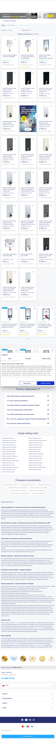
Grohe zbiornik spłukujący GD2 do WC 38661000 (10, 55)
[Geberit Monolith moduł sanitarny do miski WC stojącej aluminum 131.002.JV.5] (46, 180)
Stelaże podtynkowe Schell (35, 456)
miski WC (17, 622)
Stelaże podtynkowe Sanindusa (36, 454)
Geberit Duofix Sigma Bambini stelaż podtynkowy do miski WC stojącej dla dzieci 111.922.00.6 (46, 56)
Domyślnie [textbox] (9, 30)
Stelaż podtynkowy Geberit (11, 484)
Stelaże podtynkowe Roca (35, 451)
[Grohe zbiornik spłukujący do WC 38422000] (10, 246)
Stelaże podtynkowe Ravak (35, 447)
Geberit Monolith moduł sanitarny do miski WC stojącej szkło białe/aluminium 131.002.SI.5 (27, 289)
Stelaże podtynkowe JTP (8, 463)
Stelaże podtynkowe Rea (35, 449)
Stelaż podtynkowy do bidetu (19, 490)
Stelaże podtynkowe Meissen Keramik (38, 440)
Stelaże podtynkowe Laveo (8, 471)
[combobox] (13, 30)
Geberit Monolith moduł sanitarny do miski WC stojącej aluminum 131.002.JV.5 (45, 189)
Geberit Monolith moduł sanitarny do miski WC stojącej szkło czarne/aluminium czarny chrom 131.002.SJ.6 (46, 90)
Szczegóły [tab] (28, 358)
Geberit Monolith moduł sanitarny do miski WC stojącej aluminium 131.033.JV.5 (45, 222)
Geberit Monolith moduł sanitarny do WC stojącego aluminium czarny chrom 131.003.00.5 (10, 222)
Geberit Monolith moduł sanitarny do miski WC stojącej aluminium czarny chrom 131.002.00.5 (28, 189)
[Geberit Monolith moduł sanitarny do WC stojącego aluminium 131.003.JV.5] (10, 146)
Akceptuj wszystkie (46, 383)
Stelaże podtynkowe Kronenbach (10, 467)
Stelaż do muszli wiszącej (38, 493)
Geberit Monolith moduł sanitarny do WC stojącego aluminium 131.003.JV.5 (9, 156)
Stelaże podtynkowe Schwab (35, 458)
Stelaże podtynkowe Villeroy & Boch (37, 467)
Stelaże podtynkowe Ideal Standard (10, 460)
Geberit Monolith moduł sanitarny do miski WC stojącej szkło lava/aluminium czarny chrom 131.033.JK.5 (27, 156)
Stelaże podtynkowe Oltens (35, 442)
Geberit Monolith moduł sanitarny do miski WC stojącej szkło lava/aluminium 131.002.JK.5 (45, 256)
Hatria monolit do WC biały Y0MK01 (27, 255)
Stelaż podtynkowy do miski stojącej (17, 487)
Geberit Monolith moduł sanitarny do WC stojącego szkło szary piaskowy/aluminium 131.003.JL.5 (9, 123)
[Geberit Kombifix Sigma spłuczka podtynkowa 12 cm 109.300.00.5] (28, 47)
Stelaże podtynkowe (9, 21)
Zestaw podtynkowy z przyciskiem (20, 493)
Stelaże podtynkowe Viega (35, 465)
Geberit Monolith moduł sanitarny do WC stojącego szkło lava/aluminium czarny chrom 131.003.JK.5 (9, 90)
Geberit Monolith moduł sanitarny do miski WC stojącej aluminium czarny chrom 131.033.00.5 (28, 222)
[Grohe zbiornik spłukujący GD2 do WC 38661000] (10, 47)
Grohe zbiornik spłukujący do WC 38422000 (10, 255)
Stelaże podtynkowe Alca (8, 438)
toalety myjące (37, 628)
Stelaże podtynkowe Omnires (36, 445)
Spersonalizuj (26, 383)
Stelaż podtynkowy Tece (45, 484)
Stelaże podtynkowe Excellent (9, 447)
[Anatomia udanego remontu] (28, 16)
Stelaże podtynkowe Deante (9, 442)
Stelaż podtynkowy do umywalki (38, 487)
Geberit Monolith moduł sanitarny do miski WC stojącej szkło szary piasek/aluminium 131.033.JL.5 (45, 156)
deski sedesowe (12, 643)
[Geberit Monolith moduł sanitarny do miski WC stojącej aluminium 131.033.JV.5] (46, 213)
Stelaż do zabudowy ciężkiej (37, 490)
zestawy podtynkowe (39, 645)
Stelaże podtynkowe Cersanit (9, 440)
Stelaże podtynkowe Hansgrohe (9, 456)
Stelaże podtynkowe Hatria (8, 458)
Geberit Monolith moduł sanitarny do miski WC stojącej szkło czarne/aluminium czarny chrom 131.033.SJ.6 (9, 189)
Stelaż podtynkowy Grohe (28, 484)
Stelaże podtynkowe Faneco (9, 449)
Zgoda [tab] (9, 358)
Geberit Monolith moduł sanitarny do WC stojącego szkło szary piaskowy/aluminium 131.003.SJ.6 (27, 90)
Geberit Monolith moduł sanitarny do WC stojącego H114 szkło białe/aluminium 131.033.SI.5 (45, 123)
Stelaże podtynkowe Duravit (9, 445)
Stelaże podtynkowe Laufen (8, 469)
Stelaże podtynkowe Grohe (8, 454)
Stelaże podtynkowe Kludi (8, 465)
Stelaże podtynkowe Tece (35, 460)
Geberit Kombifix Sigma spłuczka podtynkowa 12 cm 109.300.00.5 (27, 56)
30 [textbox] (31, 30)
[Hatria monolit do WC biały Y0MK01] (28, 246)
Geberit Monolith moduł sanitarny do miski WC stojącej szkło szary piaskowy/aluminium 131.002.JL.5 (9, 289)
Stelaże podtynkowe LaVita (35, 438)
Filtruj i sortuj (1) (28, 736)
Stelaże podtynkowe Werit (35, 469)
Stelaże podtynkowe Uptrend (36, 463)
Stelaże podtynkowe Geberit (9, 451)
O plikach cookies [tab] (46, 358)
